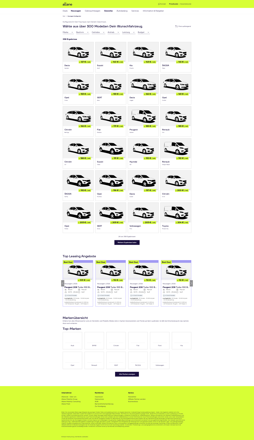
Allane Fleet (66, 404)
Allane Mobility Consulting (71, 402)
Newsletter (132, 397)
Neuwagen (76, 11)
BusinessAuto (133, 402)
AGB (96, 402)
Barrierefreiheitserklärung (104, 404)
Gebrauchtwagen (92, 11)
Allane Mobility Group (69, 399)
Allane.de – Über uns (69, 397)
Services (135, 11)
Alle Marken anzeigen (127, 374)
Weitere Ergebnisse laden (127, 242)
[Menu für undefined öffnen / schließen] (83, 11)
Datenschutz (99, 399)
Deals (65, 11)
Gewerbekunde (185, 4)
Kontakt (163, 4)
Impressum (99, 397)
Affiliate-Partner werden (137, 399)
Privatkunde (173, 4)
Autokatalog (122, 11)
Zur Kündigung (100, 406)
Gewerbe (108, 11)
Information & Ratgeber (153, 11)
